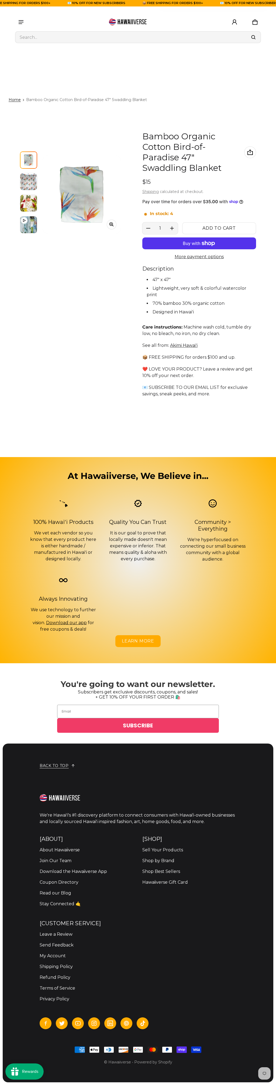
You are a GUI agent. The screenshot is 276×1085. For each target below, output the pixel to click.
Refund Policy (55, 977)
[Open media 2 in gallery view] (28, 181)
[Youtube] (78, 1023)
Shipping (150, 191)
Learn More (138, 641)
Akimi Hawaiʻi (184, 345)
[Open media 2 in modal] (82, 195)
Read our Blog (55, 893)
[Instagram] (94, 1023)
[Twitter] (62, 1023)
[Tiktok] (143, 1023)
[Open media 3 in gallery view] (28, 203)
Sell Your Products (162, 849)
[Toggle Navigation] (21, 22)
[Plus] (172, 228)
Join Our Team (55, 860)
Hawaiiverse (119, 1062)
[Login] (234, 22)
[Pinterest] (126, 1023)
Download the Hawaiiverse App (73, 871)
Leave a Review (56, 934)
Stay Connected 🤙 (60, 903)
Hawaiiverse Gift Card (165, 882)
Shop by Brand (158, 860)
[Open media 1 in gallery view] (28, 160)
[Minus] (148, 228)
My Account (53, 955)
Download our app (66, 622)
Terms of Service (57, 988)
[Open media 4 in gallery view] (28, 224)
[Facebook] (45, 1023)
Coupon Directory (59, 882)
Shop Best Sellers (161, 871)
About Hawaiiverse (60, 849)
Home (15, 99)
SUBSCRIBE (138, 725)
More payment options (199, 256)
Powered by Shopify (153, 1062)
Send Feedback (57, 945)
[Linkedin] (110, 1023)
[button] (255, 22)
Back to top (54, 765)
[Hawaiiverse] (128, 22)
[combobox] (138, 37)
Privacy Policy (54, 998)
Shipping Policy (56, 966)
